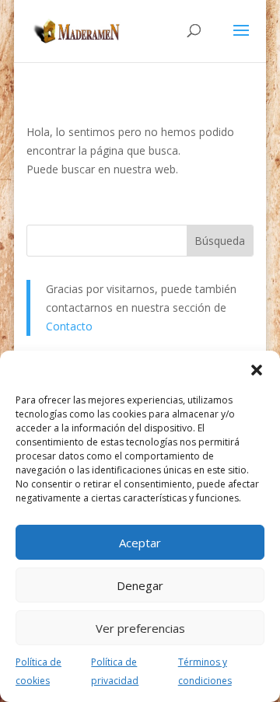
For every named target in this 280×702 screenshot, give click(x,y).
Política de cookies (38, 671)
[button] (256, 370)
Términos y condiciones (205, 671)
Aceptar (140, 542)
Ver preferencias (140, 628)
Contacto (69, 326)
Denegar (140, 585)
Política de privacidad (114, 671)
